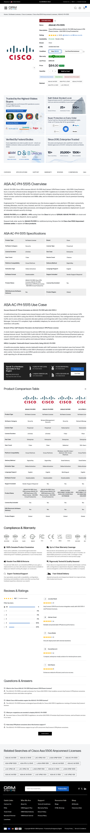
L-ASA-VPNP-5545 (55, 758)
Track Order (8, 812)
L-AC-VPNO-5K (24, 769)
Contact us (77, 369)
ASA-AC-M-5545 (65, 409)
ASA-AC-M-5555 (73, 763)
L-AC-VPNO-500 (40, 775)
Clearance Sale (77, 808)
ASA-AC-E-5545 (25, 758)
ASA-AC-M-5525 (58, 763)
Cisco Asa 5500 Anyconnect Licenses (45, 14)
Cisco (50, 43)
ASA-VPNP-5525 (11, 763)
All (7, 607)
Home (6, 14)
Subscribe (62, 789)
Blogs (57, 804)
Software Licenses (15, 14)
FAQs (5, 808)
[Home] (9, 788)
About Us (24, 804)
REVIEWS (60, 172)
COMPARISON (73, 172)
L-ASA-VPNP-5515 (43, 763)
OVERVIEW (7, 172)
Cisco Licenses (27, 14)
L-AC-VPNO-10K (69, 775)
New (55, 51)
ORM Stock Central (27, 815)
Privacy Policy (42, 815)
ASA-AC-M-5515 (10, 758)
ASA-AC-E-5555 (53, 769)
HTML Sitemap (59, 808)
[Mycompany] (85, 789)
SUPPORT (36, 172)
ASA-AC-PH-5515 (31, 221)
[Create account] (80, 8)
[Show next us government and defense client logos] (41, 116)
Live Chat (77, 373)
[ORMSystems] (82, 789)
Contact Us (66, 2)
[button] (55, 20)
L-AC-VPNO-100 (83, 409)
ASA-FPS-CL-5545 (26, 763)
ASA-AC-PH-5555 (48, 409)
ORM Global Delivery (27, 812)
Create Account (81, 2)
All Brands (75, 804)
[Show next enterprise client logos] (41, 128)
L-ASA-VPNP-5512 (39, 769)
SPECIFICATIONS (21, 172)
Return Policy (42, 812)
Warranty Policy (43, 808)
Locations (7, 819)
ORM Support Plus (26, 808)
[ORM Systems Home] (13, 8)
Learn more (45, 733)
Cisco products (30, 224)
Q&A (84, 172)
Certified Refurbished (72, 51)
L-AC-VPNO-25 (10, 769)
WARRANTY (48, 172)
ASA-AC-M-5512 (10, 775)
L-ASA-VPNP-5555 (69, 769)
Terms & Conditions (44, 804)
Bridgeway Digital (56, 828)
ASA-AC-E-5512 (55, 775)
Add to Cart (65, 71)
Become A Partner (9, 815)
